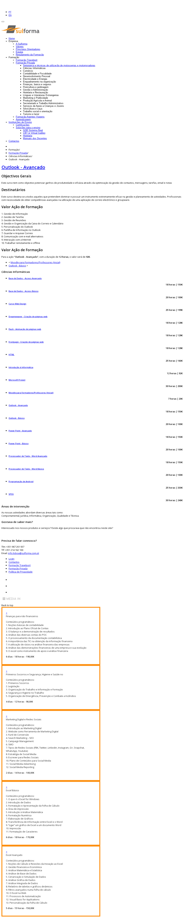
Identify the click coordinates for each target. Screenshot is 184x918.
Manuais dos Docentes (35, 138)
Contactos (14, 141)
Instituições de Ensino (20, 122)
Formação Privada (25, 62)
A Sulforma (21, 43)
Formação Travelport (26, 60)
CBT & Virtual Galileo (34, 133)
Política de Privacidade (21, 571)
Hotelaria (27, 135)
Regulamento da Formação (30, 54)
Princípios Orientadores (28, 49)
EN (10, 15)
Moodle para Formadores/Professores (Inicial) (35, 262)
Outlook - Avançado (23, 167)
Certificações (22, 125)
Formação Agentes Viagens (30, 116)
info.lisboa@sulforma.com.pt (23, 553)
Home (12, 38)
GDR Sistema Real (33, 130)
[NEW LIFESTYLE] (21, 32)
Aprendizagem (23, 119)
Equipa (19, 52)
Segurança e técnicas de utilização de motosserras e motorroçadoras (59, 65)
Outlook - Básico (17, 265)
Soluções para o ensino (28, 127)
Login (11, 558)
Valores (20, 46)
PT (10, 12)
